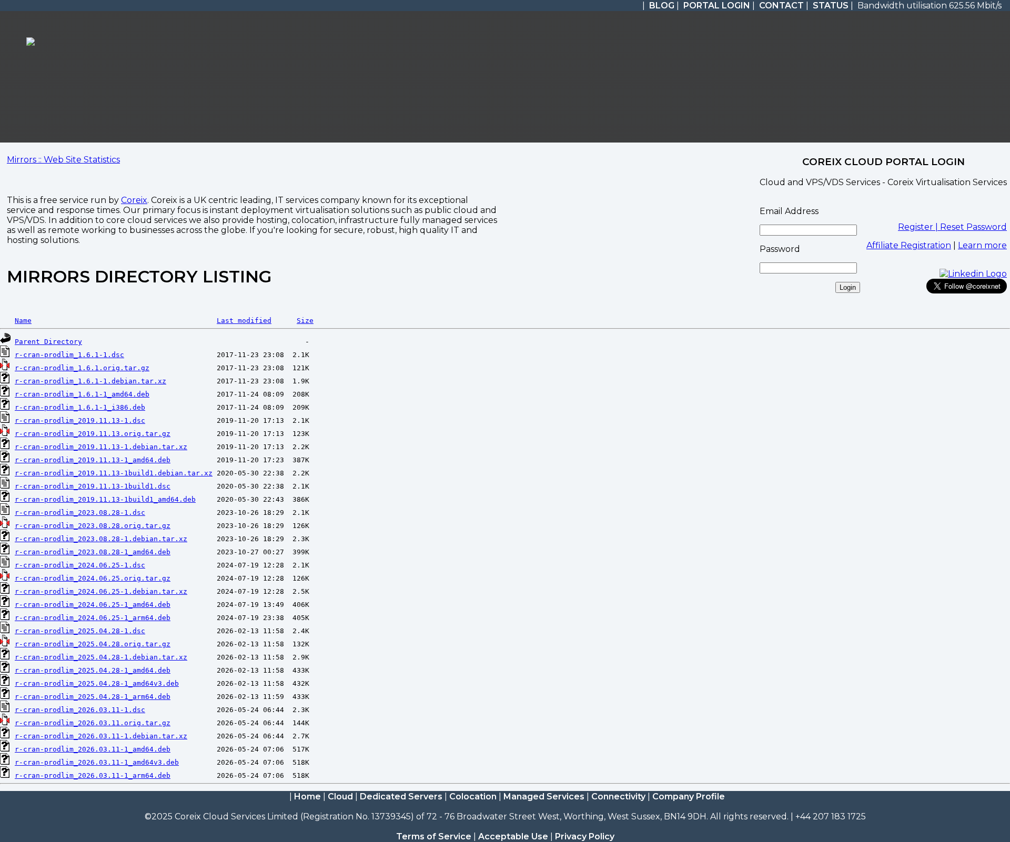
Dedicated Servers (401, 797)
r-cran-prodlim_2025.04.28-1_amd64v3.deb (97, 683)
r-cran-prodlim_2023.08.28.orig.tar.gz (92, 526)
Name (23, 320)
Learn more (982, 245)
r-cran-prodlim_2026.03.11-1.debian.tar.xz (101, 736)
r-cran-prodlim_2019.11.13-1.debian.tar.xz (101, 447)
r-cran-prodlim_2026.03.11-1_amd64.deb (92, 749)
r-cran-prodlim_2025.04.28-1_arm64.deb (92, 697)
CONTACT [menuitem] (781, 6)
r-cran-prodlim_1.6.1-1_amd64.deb (82, 394)
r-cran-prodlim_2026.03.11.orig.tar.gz (92, 723)
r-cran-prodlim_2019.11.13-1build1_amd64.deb (105, 499)
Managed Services (543, 797)
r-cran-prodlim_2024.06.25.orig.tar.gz (92, 578)
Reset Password (973, 227)
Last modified (244, 320)
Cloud (340, 797)
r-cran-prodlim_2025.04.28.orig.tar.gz (92, 644)
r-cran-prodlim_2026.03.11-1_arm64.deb (92, 775)
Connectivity (618, 797)
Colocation (473, 797)
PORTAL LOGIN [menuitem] (716, 6)
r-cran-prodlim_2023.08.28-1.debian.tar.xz (101, 539)
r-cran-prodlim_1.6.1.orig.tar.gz (82, 368)
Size (305, 320)
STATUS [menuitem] (831, 6)
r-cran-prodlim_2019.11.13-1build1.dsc (92, 486)
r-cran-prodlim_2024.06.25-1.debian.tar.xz (101, 591)
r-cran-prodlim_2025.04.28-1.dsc (80, 631)
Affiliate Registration (908, 245)
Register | (919, 227)
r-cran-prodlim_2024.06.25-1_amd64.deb (92, 604)
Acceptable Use (513, 836)
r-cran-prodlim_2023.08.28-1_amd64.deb (92, 552)
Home (307, 797)
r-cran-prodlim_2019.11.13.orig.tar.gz (92, 434)
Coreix (134, 200)
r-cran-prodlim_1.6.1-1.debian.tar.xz (90, 381)
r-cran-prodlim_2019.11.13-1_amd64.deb (92, 460)
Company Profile (688, 797)
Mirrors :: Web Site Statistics (63, 160)
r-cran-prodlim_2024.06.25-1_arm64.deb (92, 618)
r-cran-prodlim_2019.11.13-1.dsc (80, 420)
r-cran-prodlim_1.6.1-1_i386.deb (80, 407)
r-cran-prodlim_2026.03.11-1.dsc (80, 710)
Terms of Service (433, 836)
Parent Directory (48, 342)
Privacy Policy (584, 836)
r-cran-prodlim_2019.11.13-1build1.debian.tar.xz (114, 473)
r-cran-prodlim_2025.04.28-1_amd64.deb (92, 670)
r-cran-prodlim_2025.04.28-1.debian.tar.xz (101, 657)
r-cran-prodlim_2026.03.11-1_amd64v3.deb (97, 762)
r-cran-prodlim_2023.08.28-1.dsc (80, 512)
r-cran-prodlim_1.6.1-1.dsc (69, 355)
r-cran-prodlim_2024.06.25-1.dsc (80, 565)
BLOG (661, 6)
